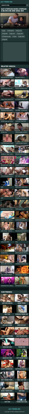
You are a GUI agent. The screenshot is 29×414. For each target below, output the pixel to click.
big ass (5, 39)
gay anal (22, 36)
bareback (11, 30)
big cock (19, 30)
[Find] (27, 5)
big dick (5, 33)
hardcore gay (7, 36)
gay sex (13, 33)
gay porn (20, 33)
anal (15, 36)
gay (4, 30)
